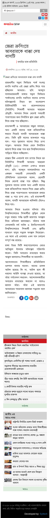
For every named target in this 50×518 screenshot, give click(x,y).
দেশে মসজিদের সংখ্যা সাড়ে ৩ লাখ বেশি (29, 442)
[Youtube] (46, 14)
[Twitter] (43, 17)
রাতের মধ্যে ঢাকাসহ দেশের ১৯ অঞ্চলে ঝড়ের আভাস (29, 436)
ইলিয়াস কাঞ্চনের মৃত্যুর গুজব (16, 373)
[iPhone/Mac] (43, 14)
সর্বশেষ (25, 405)
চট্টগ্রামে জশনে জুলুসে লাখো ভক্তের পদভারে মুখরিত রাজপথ (22, 393)
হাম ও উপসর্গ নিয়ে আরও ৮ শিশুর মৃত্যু (29, 466)
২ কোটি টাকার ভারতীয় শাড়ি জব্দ (18, 386)
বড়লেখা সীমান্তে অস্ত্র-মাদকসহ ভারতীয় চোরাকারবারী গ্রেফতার (20, 367)
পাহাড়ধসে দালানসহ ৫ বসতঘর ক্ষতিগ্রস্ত (29, 447)
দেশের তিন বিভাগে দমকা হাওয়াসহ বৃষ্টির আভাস (30, 481)
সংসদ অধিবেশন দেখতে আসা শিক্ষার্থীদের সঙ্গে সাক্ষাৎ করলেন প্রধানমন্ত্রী (30, 428)
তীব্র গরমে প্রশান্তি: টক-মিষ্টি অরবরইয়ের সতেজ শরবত (23, 380)
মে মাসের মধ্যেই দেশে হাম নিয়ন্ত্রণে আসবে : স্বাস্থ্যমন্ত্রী (27, 473)
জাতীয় (13, 32)
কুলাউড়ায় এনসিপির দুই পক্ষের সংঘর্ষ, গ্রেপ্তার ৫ (24, 360)
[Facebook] (39, 17)
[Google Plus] (46, 17)
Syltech (43, 513)
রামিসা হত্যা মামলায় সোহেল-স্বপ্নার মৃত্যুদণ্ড (27, 455)
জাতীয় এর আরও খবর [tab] (10, 415)
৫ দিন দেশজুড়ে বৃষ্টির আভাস (16, 399)
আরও (25, 489)
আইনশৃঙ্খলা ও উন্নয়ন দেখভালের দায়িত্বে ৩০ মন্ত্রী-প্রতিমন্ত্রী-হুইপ (22, 354)
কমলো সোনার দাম (21, 461)
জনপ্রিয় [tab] (25, 341)
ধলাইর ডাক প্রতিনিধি (27, 61)
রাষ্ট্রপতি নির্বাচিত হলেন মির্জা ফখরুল (28, 421)
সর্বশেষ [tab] (25, 336)
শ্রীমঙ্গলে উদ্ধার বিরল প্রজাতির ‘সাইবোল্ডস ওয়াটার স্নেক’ (21, 346)
